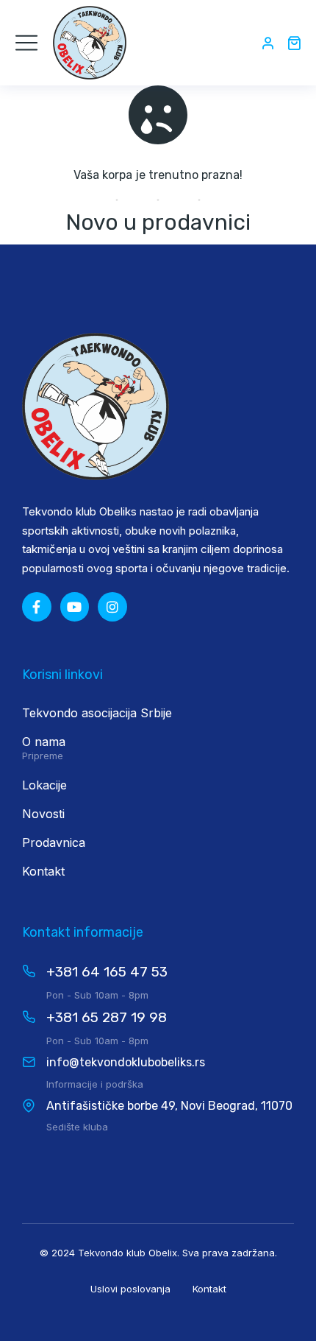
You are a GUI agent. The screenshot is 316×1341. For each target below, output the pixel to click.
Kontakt (209, 1289)
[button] (26, 43)
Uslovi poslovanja (130, 1289)
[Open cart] (294, 42)
